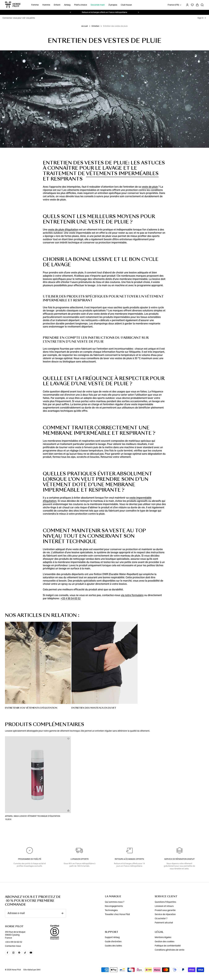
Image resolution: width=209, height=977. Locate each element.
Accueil (84, 26)
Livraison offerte (80, 859)
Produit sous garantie (165, 910)
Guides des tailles (113, 946)
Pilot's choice (80, 5)
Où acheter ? (161, 919)
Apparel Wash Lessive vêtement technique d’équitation (32, 816)
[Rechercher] (202, 5)
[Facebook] (7, 952)
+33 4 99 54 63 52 (13, 942)
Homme (46, 5)
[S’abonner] (62, 913)
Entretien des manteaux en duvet (93, 707)
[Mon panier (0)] (197, 5)
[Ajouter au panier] (68, 810)
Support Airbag (112, 937)
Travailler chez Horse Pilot (117, 914)
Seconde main (98, 5)
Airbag (67, 5)
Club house (126, 5)
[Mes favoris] (68, 738)
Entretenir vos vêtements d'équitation (31, 707)
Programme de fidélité (29, 859)
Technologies (111, 910)
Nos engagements (114, 906)
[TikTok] (25, 952)
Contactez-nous (13, 946)
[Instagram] (13, 952)
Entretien (95, 26)
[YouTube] (30, 952)
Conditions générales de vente (169, 950)
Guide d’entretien (113, 942)
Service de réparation (165, 914)
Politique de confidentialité (168, 946)
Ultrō (38, 970)
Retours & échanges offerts (129, 859)
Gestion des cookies (164, 942)
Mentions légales (163, 937)
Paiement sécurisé (164, 923)
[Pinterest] (19, 952)
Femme (35, 5)
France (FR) (173, 5)
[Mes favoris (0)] (192, 5)
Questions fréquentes (165, 902)
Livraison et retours (164, 906)
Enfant (57, 5)
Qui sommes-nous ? (114, 902)
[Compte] (187, 5)
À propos (112, 5)
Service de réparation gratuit (179, 859)
